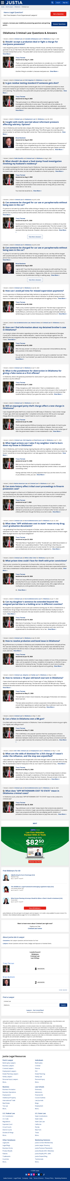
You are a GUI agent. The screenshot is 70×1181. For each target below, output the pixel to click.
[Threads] (36, 1174)
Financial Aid (39, 1095)
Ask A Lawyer (9, 7)
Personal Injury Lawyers (10, 1079)
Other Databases (9, 1140)
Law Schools (39, 1087)
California (38, 1124)
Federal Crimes (35, 322)
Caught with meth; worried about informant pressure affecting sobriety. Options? (31, 123)
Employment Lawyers (9, 1071)
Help (30, 1178)
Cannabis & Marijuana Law (33, 39)
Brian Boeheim (9, 977)
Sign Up (65, 2)
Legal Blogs (6, 1145)
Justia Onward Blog (41, 1156)
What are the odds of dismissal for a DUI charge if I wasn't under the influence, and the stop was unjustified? (33, 754)
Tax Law (5, 1106)
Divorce (37, 1068)
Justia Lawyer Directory (42, 1145)
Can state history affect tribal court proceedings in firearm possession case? (33, 487)
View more (63, 990)
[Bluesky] (39, 1174)
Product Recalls (7, 1151)
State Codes (39, 1119)
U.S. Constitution (8, 1116)
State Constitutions (41, 1116)
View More (6, 54)
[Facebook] (31, 1174)
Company (25, 1178)
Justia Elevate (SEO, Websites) (44, 1151)
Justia (2, 7)
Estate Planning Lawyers (10, 1074)
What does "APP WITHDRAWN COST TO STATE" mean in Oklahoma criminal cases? (31, 792)
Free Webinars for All (11, 871)
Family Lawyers (7, 1077)
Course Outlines (40, 1098)
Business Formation (9, 1089)
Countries (6, 1159)
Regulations (6, 1122)
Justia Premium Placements (43, 1148)
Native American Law (20, 483)
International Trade (9, 1100)
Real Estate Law (39, 440)
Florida (37, 1127)
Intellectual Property (9, 1098)
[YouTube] (29, 1174)
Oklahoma (17, 7)
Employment (7, 1095)
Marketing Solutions (42, 1140)
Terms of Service (39, 1178)
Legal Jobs (6, 1143)
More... (5, 1082)
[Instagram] (34, 1174)
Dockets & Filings (8, 1132)
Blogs (37, 1103)
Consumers (6, 940)
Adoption (25, 675)
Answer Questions (59, 24)
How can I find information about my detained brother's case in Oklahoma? (34, 328)
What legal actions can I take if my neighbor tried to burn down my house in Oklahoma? (33, 444)
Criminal (37, 1066)
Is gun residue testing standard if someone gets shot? (32, 83)
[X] (41, 1174)
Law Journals (39, 1100)
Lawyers (5, 943)
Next (35, 823)
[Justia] (14, 2)
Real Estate (6, 1103)
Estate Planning (40, 1074)
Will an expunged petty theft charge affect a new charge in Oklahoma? (33, 407)
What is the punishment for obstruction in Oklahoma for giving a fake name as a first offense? (32, 371)
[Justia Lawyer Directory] (44, 1174)
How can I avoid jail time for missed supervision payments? (34, 290)
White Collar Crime (30, 558)
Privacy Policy (49, 1178)
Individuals (39, 1060)
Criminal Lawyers (8, 1068)
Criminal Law (18, 39)
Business (6, 1087)
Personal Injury (40, 1079)
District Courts (7, 1130)
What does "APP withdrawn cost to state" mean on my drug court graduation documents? (34, 524)
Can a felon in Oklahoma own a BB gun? (24, 718)
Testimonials (39, 1159)
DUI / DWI (17, 751)
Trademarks (6, 1156)
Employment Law (30, 119)
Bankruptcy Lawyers (9, 1063)
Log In (58, 2)
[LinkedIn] (26, 1174)
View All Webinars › (35, 908)
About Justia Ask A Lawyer (14, 937)
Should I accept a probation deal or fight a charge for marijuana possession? (30, 42)
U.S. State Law (40, 1113)
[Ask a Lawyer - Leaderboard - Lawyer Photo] (6, 968)
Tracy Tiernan (8, 963)
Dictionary (38, 1089)
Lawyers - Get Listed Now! (35, 1010)
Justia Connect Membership (44, 1143)
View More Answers (35, 237)
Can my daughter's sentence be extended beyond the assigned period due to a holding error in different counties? (33, 602)
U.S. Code (5, 1119)
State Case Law (40, 1122)
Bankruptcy (38, 1063)
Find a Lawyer (8, 997)
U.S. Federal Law (9, 1113)
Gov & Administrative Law (22, 322)
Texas (37, 1132)
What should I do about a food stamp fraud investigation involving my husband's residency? (32, 162)
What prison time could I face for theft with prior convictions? (36, 560)
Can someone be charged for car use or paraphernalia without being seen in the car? (35, 203)
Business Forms (8, 1148)
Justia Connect (7, 1178)
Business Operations (9, 1092)
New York (38, 1130)
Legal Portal (17, 1178)
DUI (36, 1071)
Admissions (38, 1092)
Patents (5, 1154)
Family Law (34, 675)
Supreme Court (7, 1124)
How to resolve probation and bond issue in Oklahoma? (32, 641)
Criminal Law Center (35, 928)
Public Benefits (18, 158)
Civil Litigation (29, 80)
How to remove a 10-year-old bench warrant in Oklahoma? (34, 677)
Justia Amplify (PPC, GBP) (43, 1154)
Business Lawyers (8, 1066)
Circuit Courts (7, 1127)
